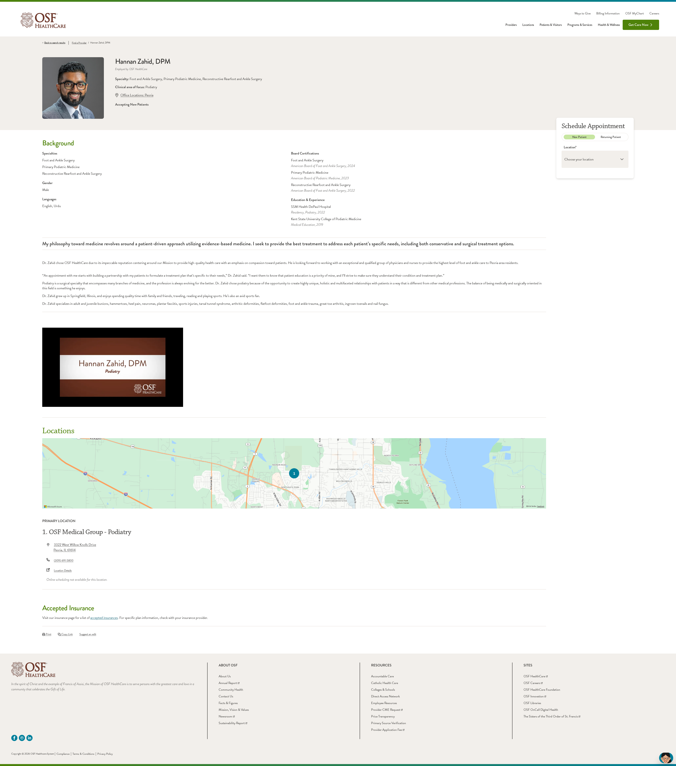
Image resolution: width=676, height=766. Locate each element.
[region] (294, 473)
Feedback (540, 506)
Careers (654, 13)
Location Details (63, 570)
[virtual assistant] (666, 758)
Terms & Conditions (83, 754)
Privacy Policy (105, 754)
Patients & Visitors (551, 25)
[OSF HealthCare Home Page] (43, 20)
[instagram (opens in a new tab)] (22, 738)
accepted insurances (104, 617)
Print (48, 634)
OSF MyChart (634, 13)
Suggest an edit (87, 634)
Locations (528, 25)
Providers (511, 25)
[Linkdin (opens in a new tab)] (29, 738)
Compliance (63, 754)
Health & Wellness (609, 25)
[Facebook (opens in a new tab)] (14, 738)
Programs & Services (579, 25)
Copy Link (67, 634)
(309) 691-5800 (63, 560)
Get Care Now (638, 24)
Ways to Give (582, 13)
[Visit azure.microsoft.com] (53, 506)
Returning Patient (611, 137)
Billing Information (608, 13)
